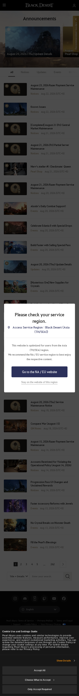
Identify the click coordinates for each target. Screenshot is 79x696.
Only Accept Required (40, 689)
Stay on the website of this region (39, 382)
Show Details (64, 661)
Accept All (39, 670)
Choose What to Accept (38, 680)
